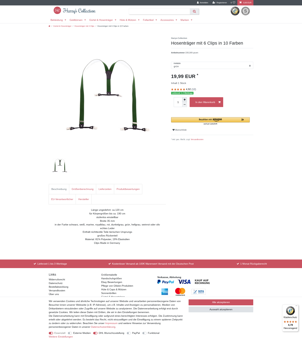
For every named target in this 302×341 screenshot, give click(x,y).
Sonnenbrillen (108, 293)
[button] (210, 121)
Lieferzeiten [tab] (105, 189)
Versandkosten (197, 139)
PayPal (136, 333)
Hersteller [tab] (83, 199)
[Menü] (296, 306)
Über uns (54, 294)
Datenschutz (56, 283)
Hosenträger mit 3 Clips (84, 26)
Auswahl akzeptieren (221, 309)
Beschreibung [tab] (59, 189)
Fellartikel (148, 20)
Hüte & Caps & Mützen (113, 289)
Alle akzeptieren (221, 302)
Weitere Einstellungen (61, 336)
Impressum (111, 323)
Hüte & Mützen (128, 20)
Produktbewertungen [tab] (128, 189)
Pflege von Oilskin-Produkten (117, 285)
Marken (185, 20)
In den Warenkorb (205, 102)
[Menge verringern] (184, 104)
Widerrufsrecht (57, 279)
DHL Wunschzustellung (111, 333)
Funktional (153, 333)
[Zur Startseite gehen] (49, 26)
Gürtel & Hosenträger (101, 20)
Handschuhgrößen (111, 278)
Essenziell (59, 333)
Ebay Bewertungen (111, 282)
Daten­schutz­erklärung (103, 326)
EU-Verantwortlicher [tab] (62, 199)
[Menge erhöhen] (184, 99)
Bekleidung (57, 20)
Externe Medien (82, 333)
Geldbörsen (76, 20)
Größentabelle (109, 274)
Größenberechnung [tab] (83, 189)
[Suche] (194, 11)
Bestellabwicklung (58, 286)
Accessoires (167, 20)
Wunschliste (181, 130)
